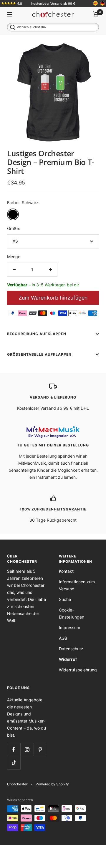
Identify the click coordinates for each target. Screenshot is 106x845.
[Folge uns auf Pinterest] (40, 749)
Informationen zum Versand (77, 585)
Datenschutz (71, 648)
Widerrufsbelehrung (78, 669)
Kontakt (66, 571)
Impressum (69, 627)
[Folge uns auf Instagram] (27, 749)
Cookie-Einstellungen (71, 613)
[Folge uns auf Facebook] (13, 749)
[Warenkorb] (96, 14)
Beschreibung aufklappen (36, 334)
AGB (63, 638)
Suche (65, 599)
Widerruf (68, 659)
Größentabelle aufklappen (39, 354)
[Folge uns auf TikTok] (13, 762)
